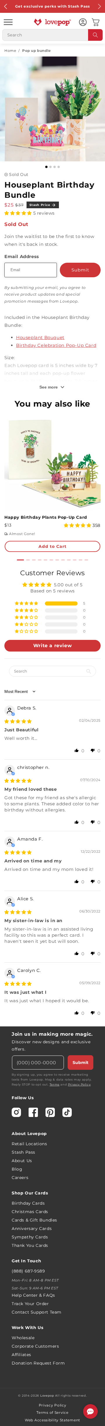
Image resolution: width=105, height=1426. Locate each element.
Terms (55, 1084)
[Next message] (99, 6)
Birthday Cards (28, 1203)
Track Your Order (30, 1303)
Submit (80, 1062)
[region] (52, 795)
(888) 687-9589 (28, 1271)
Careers (20, 1177)
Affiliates (21, 1354)
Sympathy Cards (30, 1237)
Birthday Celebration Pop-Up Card (56, 345)
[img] (18, 721)
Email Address (21, 256)
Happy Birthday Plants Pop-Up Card (45, 517)
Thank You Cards (30, 1245)
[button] (8, 22)
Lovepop (47, 1395)
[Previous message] (6, 6)
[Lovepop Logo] (52, 22)
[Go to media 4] (58, 167)
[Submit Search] (95, 35)
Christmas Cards (30, 1211)
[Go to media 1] (46, 167)
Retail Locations (29, 1143)
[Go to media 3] (54, 167)
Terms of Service (52, 1412)
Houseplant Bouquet (40, 337)
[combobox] (52, 35)
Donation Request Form (38, 1363)
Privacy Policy (79, 1084)
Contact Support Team (37, 1312)
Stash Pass (23, 1152)
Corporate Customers (35, 1346)
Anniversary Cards (32, 1228)
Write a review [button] (52, 645)
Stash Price (39, 205)
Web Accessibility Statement (52, 1420)
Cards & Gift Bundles (34, 1220)
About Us (22, 1160)
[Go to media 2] (50, 167)
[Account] (83, 22)
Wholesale (23, 1337)
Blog (17, 1169)
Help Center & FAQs (33, 1295)
